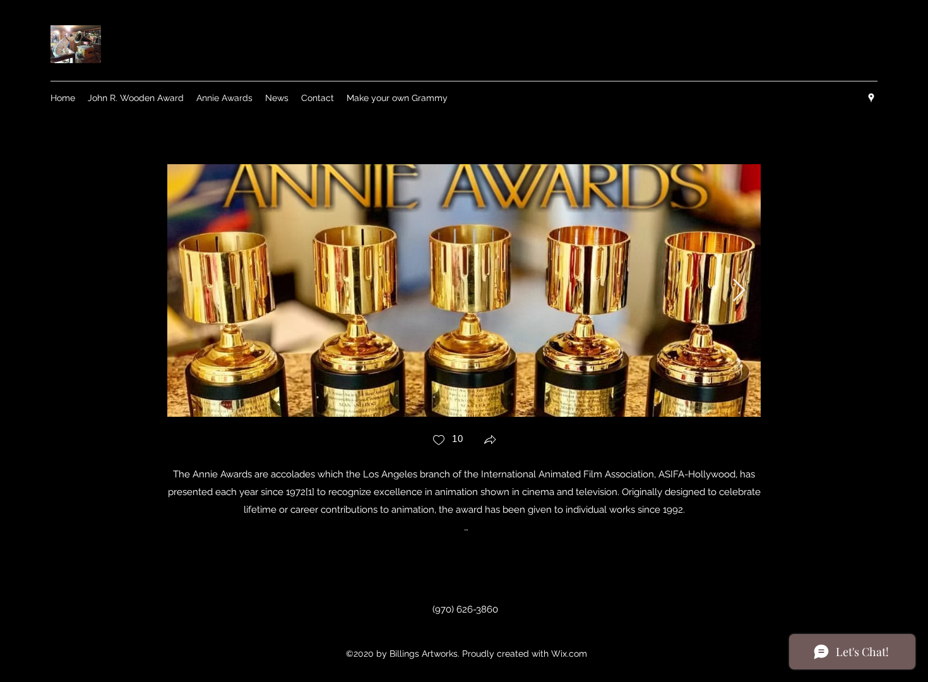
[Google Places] (871, 98)
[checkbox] (447, 441)
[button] (489, 441)
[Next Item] (739, 290)
